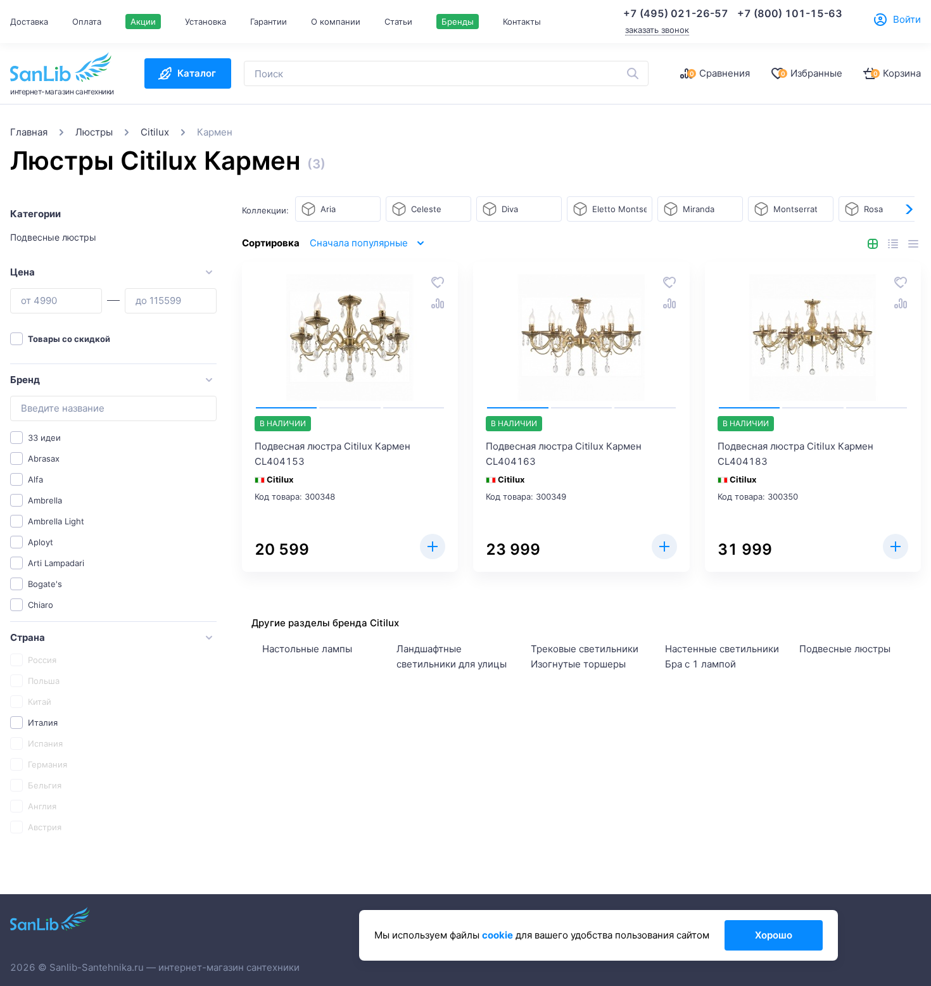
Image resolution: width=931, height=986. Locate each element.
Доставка (29, 21)
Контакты (522, 21)
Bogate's (45, 584)
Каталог (196, 73)
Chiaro (40, 605)
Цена (22, 272)
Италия (43, 722)
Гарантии (268, 21)
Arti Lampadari (56, 563)
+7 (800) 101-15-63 (789, 13)
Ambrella (45, 500)
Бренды (457, 21)
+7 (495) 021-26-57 (675, 13)
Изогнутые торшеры (578, 664)
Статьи (398, 21)
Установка (205, 21)
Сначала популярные (359, 243)
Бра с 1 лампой (700, 664)
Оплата (86, 21)
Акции (143, 21)
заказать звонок (657, 30)
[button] (908, 209)
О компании (335, 21)
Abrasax (44, 458)
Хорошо (773, 935)
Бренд (25, 380)
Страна (27, 637)
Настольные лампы (307, 649)
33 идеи (44, 438)
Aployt (40, 542)
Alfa (35, 479)
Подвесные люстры (53, 237)
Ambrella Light (56, 521)
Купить (432, 546)
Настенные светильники (722, 649)
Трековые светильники (584, 649)
